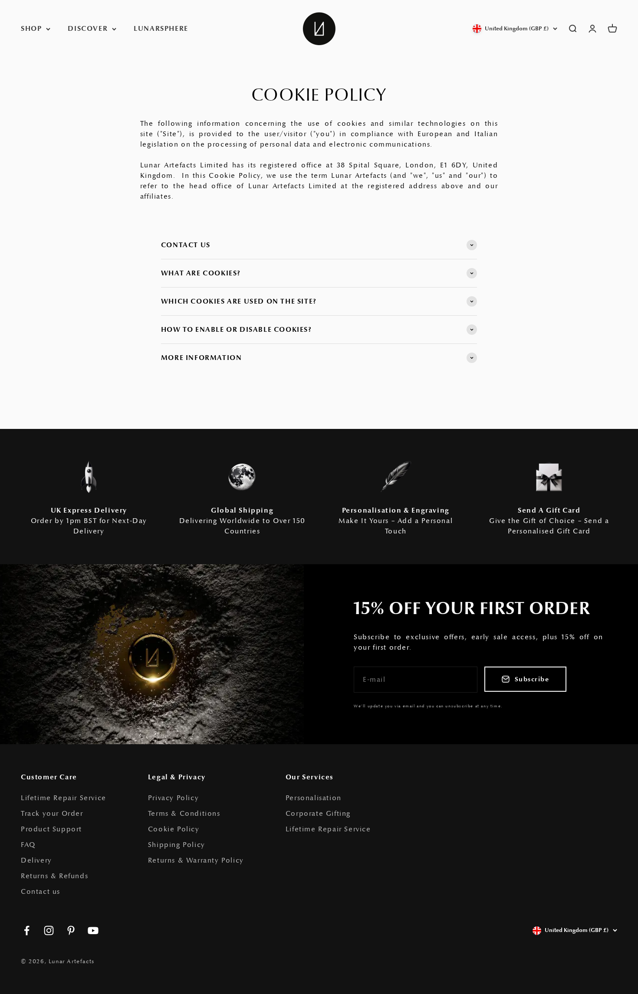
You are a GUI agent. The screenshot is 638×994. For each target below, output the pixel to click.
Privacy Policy (173, 798)
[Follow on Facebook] (27, 930)
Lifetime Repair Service (63, 798)
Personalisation (314, 798)
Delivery (36, 860)
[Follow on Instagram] (49, 930)
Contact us (40, 891)
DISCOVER (88, 28)
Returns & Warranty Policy (196, 860)
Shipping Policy (176, 844)
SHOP (31, 28)
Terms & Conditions (184, 813)
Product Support (51, 829)
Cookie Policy (174, 829)
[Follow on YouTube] (93, 930)
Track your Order (52, 813)
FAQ (28, 844)
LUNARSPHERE (161, 28)
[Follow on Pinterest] (71, 930)
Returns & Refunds (54, 876)
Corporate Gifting (318, 813)
